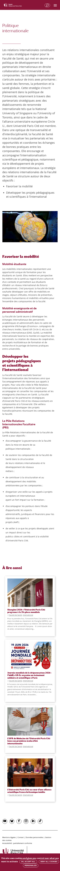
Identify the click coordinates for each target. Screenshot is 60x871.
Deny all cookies (48, 862)
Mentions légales (9, 837)
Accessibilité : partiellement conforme (17, 843)
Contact (21, 837)
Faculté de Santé (15, 615)
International (28, 615)
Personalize (31, 865)
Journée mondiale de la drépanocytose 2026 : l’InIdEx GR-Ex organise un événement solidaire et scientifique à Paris (29, 675)
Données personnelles (34, 837)
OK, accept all (28, 862)
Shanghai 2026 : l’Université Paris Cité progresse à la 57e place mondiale (26, 610)
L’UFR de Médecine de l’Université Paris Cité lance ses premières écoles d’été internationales (28, 741)
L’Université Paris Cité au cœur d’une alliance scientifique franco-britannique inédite (29, 790)
